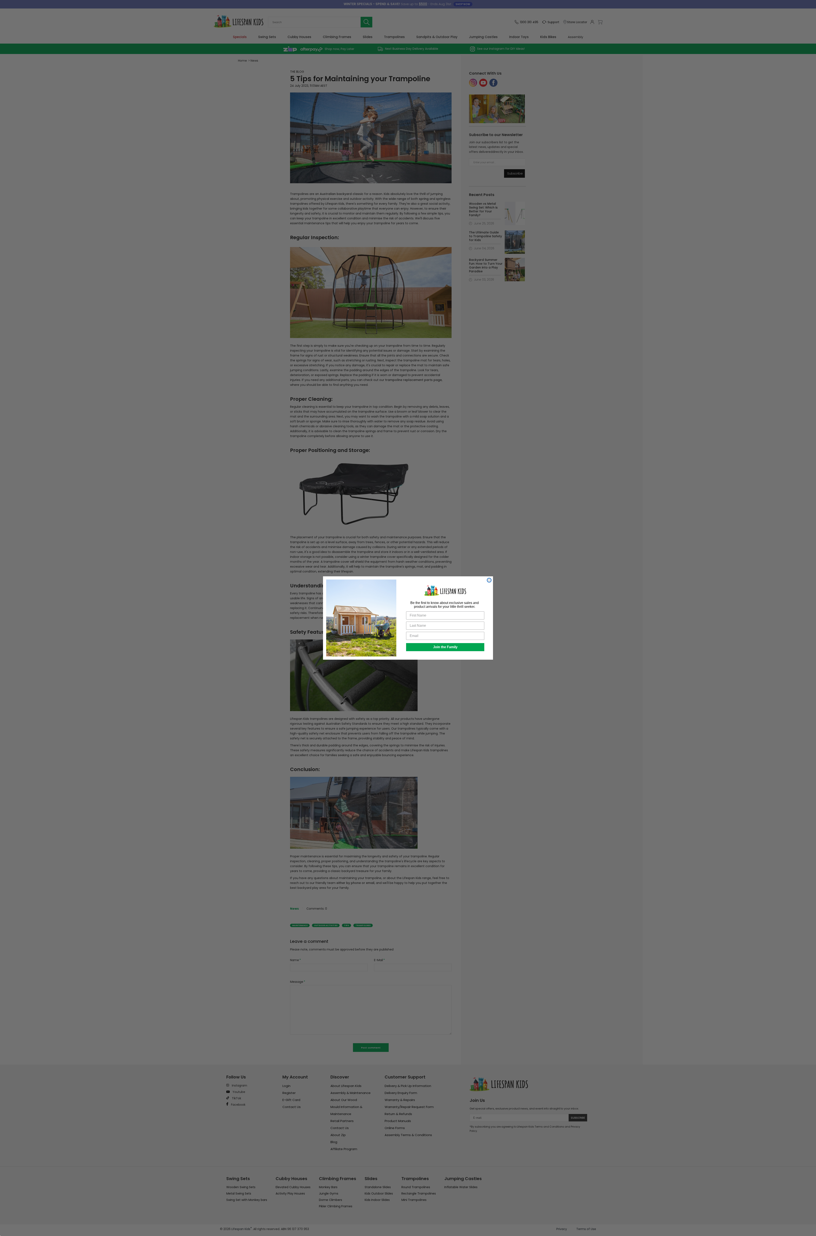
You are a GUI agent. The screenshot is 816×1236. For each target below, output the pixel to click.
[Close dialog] (489, 580)
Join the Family (445, 647)
